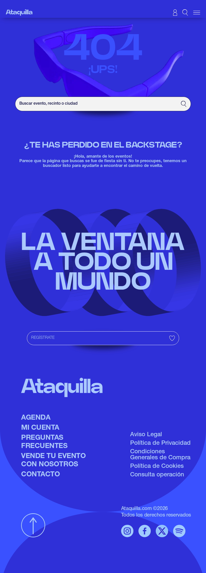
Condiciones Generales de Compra (160, 455)
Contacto (40, 474)
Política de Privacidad (160, 443)
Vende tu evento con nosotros (53, 461)
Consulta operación (157, 475)
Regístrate (43, 338)
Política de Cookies (157, 467)
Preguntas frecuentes (44, 442)
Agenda (35, 418)
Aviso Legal (146, 435)
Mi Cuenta (40, 428)
